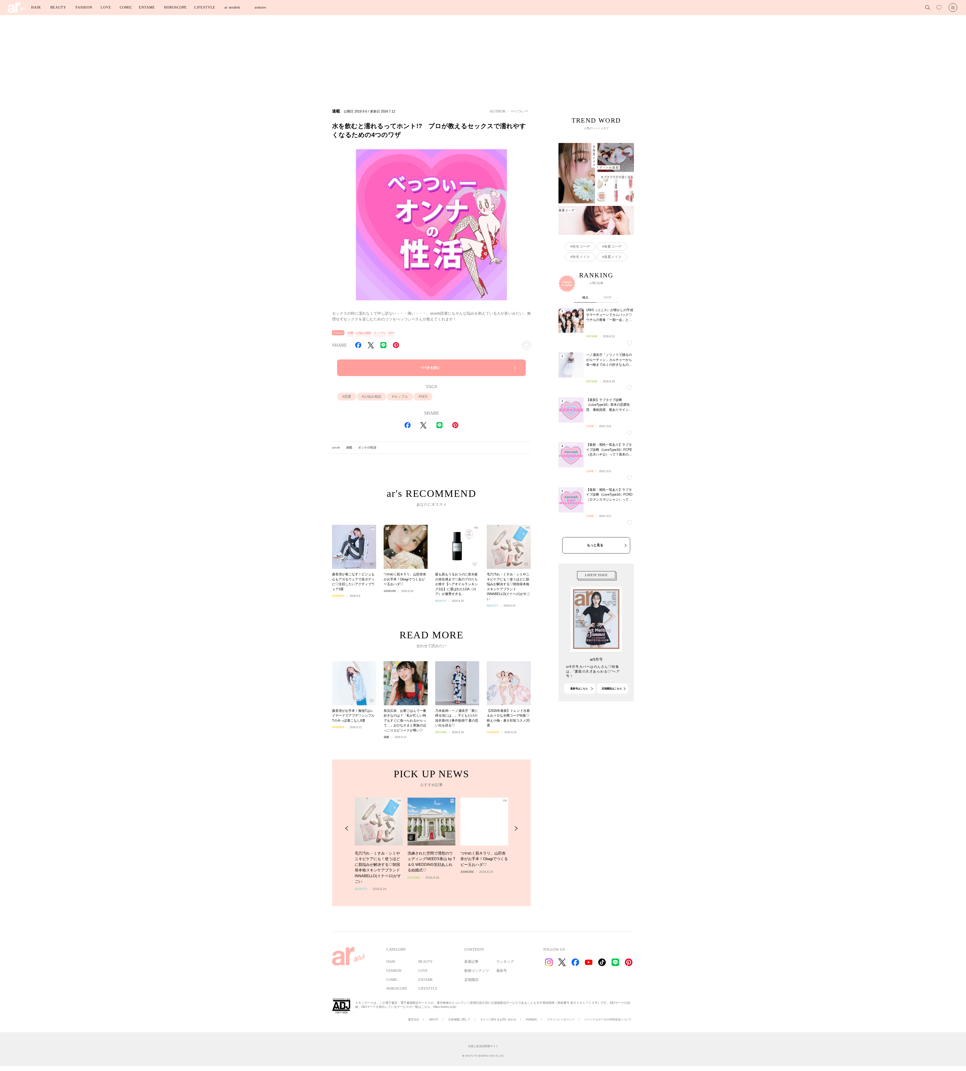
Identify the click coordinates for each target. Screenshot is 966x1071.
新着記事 (471, 962)
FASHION (83, 7)
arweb (336, 447)
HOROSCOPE (175, 7)
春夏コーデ (613, 246)
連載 (349, 447)
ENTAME (147, 7)
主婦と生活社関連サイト (483, 1046)
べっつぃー (519, 111)
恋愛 (350, 333)
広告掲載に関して (459, 1019)
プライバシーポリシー (561, 1019)
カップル (380, 333)
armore (260, 7)
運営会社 (413, 1019)
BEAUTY (58, 7)
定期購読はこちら (612, 688)
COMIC (126, 7)
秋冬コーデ (581, 246)
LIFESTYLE (204, 7)
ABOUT (433, 1019)
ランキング (505, 962)
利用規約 (531, 1019)
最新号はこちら (579, 688)
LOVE (106, 7)
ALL (585, 297)
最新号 (501, 971)
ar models (232, 7)
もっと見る (595, 545)
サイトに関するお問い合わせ (498, 1019)
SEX (391, 333)
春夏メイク (613, 257)
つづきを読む (430, 368)
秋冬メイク (581, 257)
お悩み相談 (363, 333)
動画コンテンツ (476, 971)
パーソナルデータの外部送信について (607, 1019)
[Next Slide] (516, 828)
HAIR (36, 7)
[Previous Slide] (346, 828)
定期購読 (471, 980)
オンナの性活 (367, 447)
